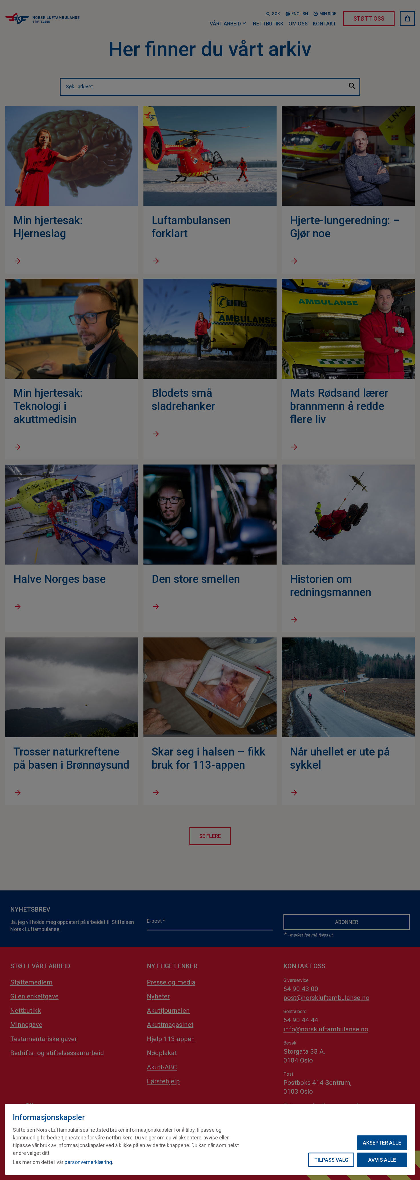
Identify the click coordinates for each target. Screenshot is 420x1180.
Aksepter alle (382, 1143)
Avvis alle (382, 1160)
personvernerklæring (88, 1162)
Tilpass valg (331, 1160)
